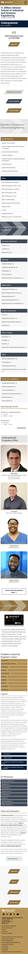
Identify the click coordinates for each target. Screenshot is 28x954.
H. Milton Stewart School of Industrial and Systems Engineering (12, 11)
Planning (4, 676)
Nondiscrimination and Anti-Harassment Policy (12, 936)
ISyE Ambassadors (13, 858)
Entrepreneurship (6, 397)
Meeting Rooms (6, 252)
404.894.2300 (7, 922)
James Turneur (14, 580)
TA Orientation (6, 362)
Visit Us (14, 882)
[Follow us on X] (14, 914)
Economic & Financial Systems (10, 152)
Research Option (6, 206)
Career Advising (6, 274)
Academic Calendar (7, 781)
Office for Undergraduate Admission (11, 846)
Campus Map (5, 787)
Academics (8, 25)
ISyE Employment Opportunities (9, 925)
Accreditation (5, 949)
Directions (5, 923)
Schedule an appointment (9, 267)
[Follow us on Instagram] (7, 914)
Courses (4, 210)
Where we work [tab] (8, 758)
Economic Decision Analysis (9, 663)
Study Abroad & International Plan (11, 203)
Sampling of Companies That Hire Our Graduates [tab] (12, 768)
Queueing (4, 680)
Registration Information (8, 289)
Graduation (5, 249)
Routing (4, 683)
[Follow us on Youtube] (18, 914)
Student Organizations (8, 386)
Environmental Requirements (9, 300)
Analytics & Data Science (8, 143)
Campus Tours (5, 791)
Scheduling (4, 686)
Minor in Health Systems (8, 199)
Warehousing (5, 689)
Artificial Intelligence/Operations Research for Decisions (13, 147)
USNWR (17, 38)
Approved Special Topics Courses (11, 293)
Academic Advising (7, 264)
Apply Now (14, 44)
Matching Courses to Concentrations (11, 217)
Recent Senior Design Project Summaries (13, 347)
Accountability (5, 948)
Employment (4, 931)
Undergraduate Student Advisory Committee (14, 369)
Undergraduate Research (8, 383)
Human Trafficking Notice (7, 940)
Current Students (14, 101)
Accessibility (5, 946)
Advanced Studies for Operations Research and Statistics (13, 159)
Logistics (4, 670)
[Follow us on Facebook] (3, 914)
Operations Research (7, 155)
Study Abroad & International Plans (11, 393)
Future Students (14, 110)
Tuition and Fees (6, 804)
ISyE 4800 (4, 340)
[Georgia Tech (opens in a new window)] (8, 910)
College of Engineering (8, 17)
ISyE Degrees (14, 892)
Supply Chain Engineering (8, 167)
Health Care (5, 667)
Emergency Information (7, 933)
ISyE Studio (5, 325)
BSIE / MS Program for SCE (9, 196)
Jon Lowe (14, 511)
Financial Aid (5, 794)
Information (5, 337)
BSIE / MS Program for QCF (9, 192)
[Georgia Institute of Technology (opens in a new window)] (7, 2)
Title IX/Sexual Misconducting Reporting (11, 942)
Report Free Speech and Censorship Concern (12, 951)
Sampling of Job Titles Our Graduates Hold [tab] (12, 762)
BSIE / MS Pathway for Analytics (10, 182)
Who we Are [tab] (7, 754)
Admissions (5, 784)
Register (23, 833)
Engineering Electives (7, 213)
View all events (21, 428)
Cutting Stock (5, 660)
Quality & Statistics (7, 164)
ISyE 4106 (4, 344)
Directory (4, 929)
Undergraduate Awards (8, 366)
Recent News (14, 902)
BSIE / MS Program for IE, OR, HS (10, 189)
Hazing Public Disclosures (8, 944)
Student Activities (6, 801)
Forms (3, 314)
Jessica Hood (14, 545)
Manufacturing (5, 673)
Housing (4, 798)
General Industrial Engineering (10, 171)
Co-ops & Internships (7, 390)
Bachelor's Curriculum (14, 92)
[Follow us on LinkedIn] (10, 914)
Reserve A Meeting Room (8, 358)
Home (2, 25)
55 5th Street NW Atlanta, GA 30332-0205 (7, 921)
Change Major (5, 271)
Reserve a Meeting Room (7, 927)
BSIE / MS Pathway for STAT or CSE (11, 186)
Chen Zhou (14, 473)
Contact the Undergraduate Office (14, 591)
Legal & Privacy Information (8, 938)
